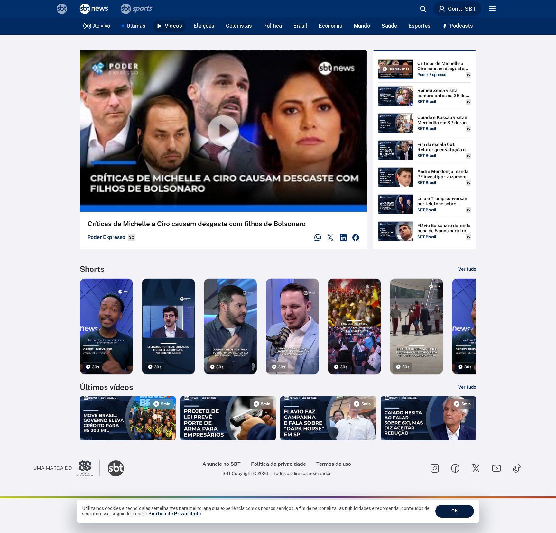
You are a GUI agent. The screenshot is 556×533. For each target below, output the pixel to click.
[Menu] (492, 9)
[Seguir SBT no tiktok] (517, 468)
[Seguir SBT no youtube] (496, 468)
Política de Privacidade (174, 513)
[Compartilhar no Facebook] (355, 237)
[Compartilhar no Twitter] (330, 237)
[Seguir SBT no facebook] (455, 468)
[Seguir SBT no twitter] (476, 468)
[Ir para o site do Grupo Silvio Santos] (67, 468)
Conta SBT (462, 8)
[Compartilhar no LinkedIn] (343, 237)
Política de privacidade (278, 464)
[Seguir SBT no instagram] (435, 468)
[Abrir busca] (422, 8)
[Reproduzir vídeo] (223, 131)
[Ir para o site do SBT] (116, 468)
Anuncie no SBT (221, 464)
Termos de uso (333, 464)
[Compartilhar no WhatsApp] (317, 237)
